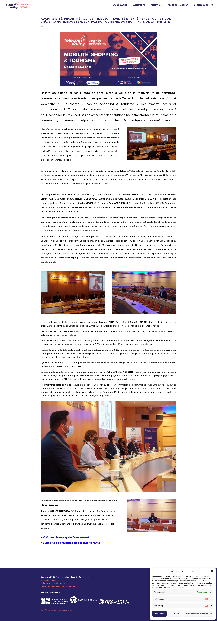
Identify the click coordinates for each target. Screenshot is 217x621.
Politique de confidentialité (53, 583)
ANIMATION (156, 5)
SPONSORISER (201, 5)
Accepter (159, 614)
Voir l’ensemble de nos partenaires (56, 610)
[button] (212, 571)
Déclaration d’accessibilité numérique (58, 586)
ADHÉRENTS (139, 5)
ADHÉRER (172, 5)
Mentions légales (48, 580)
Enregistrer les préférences (198, 614)
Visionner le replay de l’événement (66, 537)
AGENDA (184, 5)
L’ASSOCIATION (120, 5)
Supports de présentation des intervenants (71, 542)
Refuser (175, 614)
